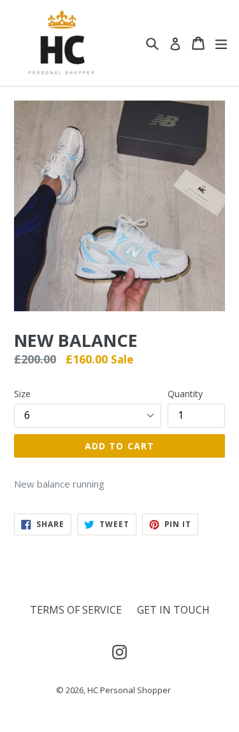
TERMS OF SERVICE (76, 610)
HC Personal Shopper (129, 690)
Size (22, 394)
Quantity (185, 394)
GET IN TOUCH (173, 610)
